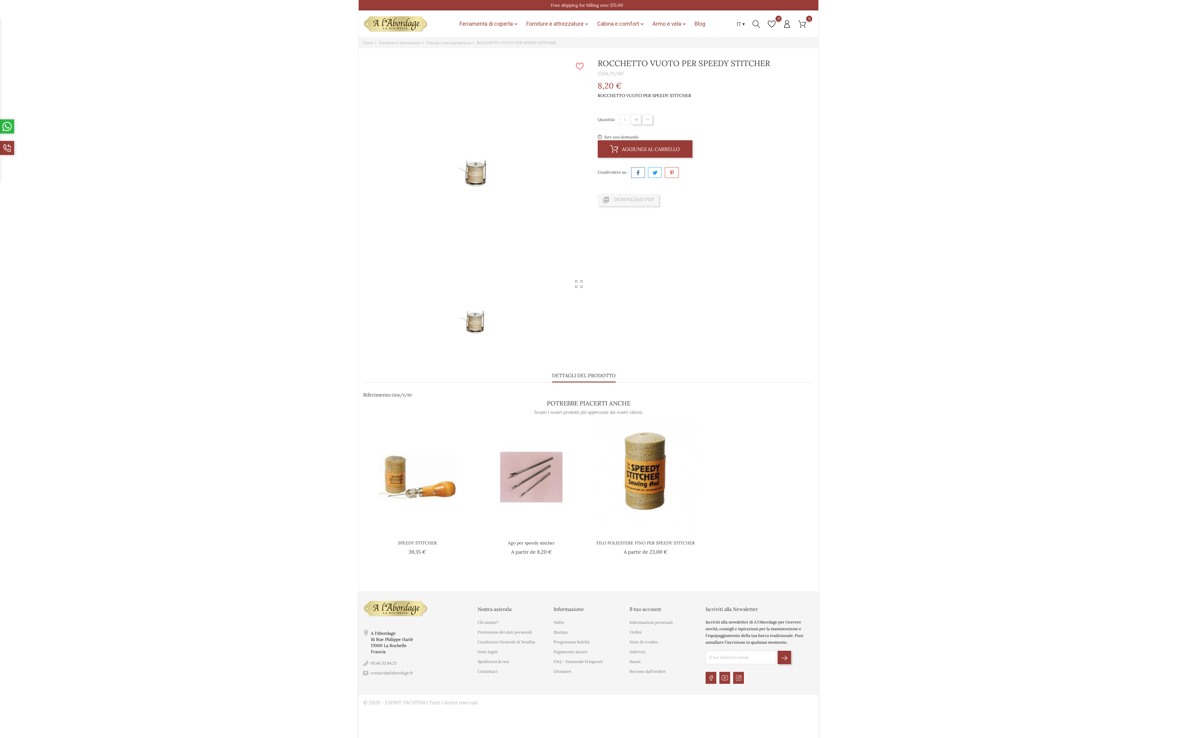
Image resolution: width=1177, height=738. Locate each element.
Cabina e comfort (621, 24)
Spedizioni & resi (493, 661)
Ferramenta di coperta (489, 24)
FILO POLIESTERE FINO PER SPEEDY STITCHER (645, 543)
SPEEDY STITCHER (417, 543)
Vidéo (559, 622)
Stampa (561, 632)
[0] (771, 24)
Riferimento (376, 395)
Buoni (635, 661)
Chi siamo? (488, 622)
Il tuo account (645, 609)
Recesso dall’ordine (648, 671)
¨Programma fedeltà (572, 642)
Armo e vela (670, 24)
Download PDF (628, 200)
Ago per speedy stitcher (531, 543)
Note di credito (644, 642)
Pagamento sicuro (571, 651)
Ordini (636, 632)
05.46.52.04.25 (384, 663)
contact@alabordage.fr (392, 673)
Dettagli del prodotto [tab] (584, 375)
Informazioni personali (651, 622)
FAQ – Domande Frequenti (578, 661)
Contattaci (487, 671)
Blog (700, 24)
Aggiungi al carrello (650, 149)
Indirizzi (638, 651)
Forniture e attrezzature (558, 24)
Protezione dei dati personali (505, 632)
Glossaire (562, 671)
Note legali (488, 651)
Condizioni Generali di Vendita (506, 642)
